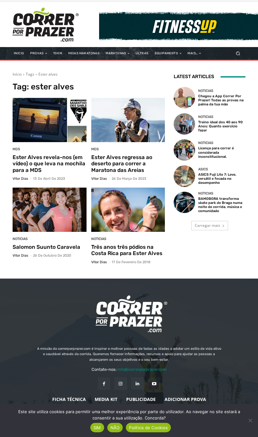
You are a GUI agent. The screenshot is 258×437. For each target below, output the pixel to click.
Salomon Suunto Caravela (46, 247)
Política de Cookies (148, 427)
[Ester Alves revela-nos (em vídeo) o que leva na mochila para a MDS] (50, 120)
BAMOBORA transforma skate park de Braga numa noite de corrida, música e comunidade (220, 205)
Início (17, 74)
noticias (20, 239)
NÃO (115, 427)
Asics (203, 169)
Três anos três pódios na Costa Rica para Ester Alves (126, 250)
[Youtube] (154, 383)
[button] (238, 53)
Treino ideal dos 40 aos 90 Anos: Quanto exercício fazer (220, 126)
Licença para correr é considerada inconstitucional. (216, 152)
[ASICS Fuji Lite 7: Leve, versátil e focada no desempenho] (184, 176)
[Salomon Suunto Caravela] (50, 210)
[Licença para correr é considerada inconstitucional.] (184, 150)
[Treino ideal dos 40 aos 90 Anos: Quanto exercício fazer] (184, 124)
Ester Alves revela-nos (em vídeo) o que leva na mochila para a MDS (49, 163)
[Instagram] (121, 383)
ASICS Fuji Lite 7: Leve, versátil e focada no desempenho (217, 179)
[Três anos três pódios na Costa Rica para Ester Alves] (128, 210)
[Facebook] (104, 383)
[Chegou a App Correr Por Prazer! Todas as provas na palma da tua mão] (184, 97)
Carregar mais (207, 225)
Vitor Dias (20, 179)
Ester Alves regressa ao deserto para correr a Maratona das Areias (121, 163)
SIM (97, 427)
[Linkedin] (137, 383)
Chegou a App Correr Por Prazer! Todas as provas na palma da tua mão (221, 100)
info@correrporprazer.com (142, 369)
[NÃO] (250, 420)
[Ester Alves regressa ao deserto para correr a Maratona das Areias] (128, 120)
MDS (16, 149)
